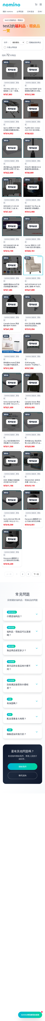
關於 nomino (8, 11)
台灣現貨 (20, 11)
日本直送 (30, 11)
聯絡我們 (22, 766)
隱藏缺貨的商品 (35, 42)
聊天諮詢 (22, 775)
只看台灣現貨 (12, 47)
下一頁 (36, 574)
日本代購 (41, 11)
